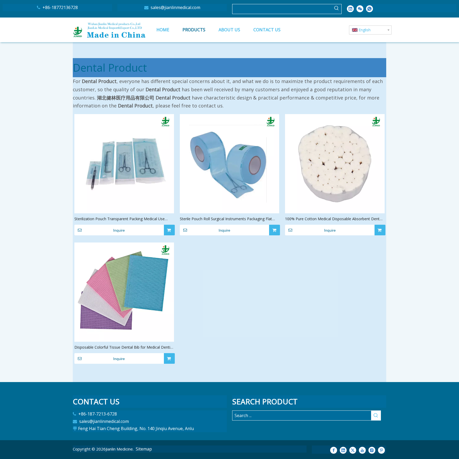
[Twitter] (352, 450)
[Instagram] (371, 450)
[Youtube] (362, 450)
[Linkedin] (350, 8)
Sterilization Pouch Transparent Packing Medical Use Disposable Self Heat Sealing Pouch (119, 219)
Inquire (119, 230)
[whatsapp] (369, 8)
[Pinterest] (381, 450)
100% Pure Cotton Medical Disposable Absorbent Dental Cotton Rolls (333, 219)
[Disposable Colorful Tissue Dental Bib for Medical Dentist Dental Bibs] (124, 292)
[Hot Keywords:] (336, 9)
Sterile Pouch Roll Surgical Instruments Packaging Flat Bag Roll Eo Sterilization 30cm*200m (226, 219)
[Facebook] (333, 450)
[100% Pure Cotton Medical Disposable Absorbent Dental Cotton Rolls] (335, 163)
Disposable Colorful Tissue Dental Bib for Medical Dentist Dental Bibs (123, 347)
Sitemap (144, 449)
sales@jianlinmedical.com (175, 7)
